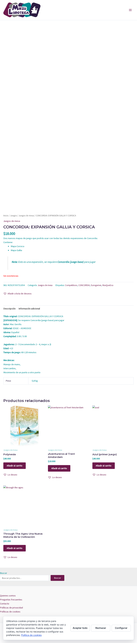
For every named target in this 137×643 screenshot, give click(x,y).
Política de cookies (31, 635)
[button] (17, 294)
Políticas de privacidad (11, 607)
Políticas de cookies (10, 611)
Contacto (4, 603)
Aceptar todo (80, 627)
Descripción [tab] (9, 308)
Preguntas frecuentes (11, 599)
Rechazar (100, 627)
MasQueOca (107, 285)
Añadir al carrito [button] (14, 465)
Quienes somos (8, 595)
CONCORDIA (84, 285)
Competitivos (71, 285)
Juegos (13, 215)
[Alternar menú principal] (130, 10)
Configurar (121, 627)
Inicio (5, 215)
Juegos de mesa (26, 215)
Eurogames (96, 285)
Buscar (3, 573)
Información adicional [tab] (29, 308)
